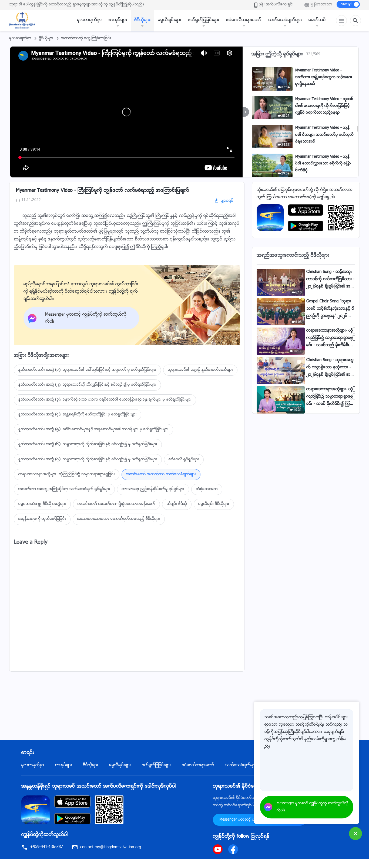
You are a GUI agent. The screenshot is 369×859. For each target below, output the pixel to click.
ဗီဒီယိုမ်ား (142, 20)
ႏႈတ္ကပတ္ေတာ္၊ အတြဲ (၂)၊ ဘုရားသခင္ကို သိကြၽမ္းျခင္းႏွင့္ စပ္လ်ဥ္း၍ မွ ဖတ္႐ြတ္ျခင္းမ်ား (87, 385)
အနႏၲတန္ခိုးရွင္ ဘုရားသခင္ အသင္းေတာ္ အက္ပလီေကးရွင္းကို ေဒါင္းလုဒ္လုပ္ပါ (98, 786)
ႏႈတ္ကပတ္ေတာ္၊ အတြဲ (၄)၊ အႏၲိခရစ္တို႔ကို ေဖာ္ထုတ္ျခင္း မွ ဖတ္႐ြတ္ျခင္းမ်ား (77, 414)
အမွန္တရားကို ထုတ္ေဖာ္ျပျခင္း (42, 519)
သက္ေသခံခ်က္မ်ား (285, 20)
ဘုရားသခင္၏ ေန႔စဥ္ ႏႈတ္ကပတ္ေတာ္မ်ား (200, 370)
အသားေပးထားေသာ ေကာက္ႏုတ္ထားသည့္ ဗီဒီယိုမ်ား (118, 519)
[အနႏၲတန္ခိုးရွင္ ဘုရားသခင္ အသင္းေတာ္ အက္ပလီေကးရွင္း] (270, 218)
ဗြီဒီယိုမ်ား (46, 38)
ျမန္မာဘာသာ (321, 4)
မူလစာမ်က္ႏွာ (89, 20)
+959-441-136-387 (46, 847)
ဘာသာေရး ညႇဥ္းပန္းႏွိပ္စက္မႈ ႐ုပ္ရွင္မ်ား (153, 489)
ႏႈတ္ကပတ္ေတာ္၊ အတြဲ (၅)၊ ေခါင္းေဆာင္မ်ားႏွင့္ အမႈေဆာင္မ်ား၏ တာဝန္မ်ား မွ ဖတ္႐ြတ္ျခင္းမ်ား (93, 429)
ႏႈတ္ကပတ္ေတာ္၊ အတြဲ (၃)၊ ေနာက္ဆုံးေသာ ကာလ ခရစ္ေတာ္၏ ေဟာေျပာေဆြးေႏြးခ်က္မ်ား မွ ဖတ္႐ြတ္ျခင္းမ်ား (105, 399)
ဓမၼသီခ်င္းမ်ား (169, 20)
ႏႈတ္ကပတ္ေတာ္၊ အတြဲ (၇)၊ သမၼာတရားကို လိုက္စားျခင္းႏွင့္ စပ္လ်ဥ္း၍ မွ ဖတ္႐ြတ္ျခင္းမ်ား (87, 459)
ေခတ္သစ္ (317, 20)
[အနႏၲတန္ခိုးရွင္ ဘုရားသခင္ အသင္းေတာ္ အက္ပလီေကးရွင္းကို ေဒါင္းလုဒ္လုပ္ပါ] (35, 810)
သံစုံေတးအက (207, 489)
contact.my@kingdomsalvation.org (110, 847)
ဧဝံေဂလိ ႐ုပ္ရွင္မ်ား (184, 459)
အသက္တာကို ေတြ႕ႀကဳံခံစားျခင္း (86, 38)
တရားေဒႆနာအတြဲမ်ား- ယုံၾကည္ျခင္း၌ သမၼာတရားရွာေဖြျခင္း (66, 474)
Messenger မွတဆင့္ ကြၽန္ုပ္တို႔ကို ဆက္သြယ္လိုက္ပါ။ (312, 807)
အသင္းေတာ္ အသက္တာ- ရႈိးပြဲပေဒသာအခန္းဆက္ (116, 504)
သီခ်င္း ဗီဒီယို (177, 504)
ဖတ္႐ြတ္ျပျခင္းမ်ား (203, 20)
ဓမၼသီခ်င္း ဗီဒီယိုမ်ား (213, 504)
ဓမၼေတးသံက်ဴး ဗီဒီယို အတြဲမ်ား (42, 504)
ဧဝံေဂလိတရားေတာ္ (243, 20)
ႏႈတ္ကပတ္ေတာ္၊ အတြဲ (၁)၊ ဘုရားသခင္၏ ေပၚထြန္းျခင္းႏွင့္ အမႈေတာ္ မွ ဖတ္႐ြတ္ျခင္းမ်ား (87, 370)
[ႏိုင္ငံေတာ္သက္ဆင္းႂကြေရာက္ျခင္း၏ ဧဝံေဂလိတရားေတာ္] (25, 20)
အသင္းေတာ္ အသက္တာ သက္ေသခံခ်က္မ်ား (161, 474)
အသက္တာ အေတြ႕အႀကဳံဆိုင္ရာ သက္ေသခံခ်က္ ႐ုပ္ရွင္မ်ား (64, 489)
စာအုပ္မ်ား (118, 20)
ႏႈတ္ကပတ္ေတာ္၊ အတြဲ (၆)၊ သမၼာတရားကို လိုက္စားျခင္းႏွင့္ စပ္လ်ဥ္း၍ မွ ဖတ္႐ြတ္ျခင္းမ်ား (87, 444)
